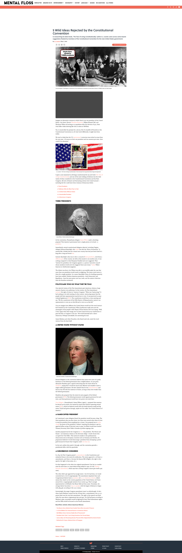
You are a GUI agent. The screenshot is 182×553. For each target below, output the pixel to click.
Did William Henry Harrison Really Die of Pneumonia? (71, 513)
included (58, 292)
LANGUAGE (84, 3)
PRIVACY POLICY (105, 546)
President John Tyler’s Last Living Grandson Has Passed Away (73, 515)
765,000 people (75, 486)
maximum (76, 478)
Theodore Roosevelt (77, 122)
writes (93, 265)
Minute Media (88, 551)
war (73, 253)
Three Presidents (62, 186)
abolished (58, 386)
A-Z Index (104, 548)
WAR (72, 530)
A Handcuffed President (64, 194)
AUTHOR (87, 530)
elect (81, 432)
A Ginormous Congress (65, 197)
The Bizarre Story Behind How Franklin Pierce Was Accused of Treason (75, 508)
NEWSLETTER (38, 3)
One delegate (59, 402)
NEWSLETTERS (94, 546)
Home (57, 536)
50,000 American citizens (88, 478)
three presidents (89, 257)
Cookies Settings (118, 548)
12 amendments (80, 455)
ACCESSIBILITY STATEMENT (79, 548)
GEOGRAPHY (68, 3)
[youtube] (179, 7)
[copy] (64, 45)
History (82, 530)
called (77, 249)
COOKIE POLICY (118, 546)
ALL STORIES (109, 3)
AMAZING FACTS (47, 3)
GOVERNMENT (59, 530)
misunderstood (93, 388)
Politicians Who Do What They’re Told (68, 189)
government (77, 137)
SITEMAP (92, 548)
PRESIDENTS (66, 530)
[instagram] (173, 7)
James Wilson (84, 240)
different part (59, 259)
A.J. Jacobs (57, 41)
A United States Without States (66, 191)
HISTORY (77, 3)
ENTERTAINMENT (58, 3)
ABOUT (61, 546)
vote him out (86, 442)
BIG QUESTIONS (100, 3)
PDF (69, 298)
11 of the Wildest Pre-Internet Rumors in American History (72, 510)
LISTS (77, 530)
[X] (170, 7)
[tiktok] (176, 7)
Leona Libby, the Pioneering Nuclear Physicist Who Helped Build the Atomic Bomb (79, 518)
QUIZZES (92, 3)
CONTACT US (76, 546)
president (58, 244)
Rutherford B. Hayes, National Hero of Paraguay (69, 520)
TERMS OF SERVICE (64, 548)
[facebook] (167, 7)
